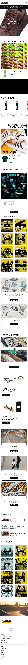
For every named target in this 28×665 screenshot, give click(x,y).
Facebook (3, 656)
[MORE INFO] (14, 442)
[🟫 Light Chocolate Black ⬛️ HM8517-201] (5, 520)
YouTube (3, 652)
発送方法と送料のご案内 (6, 638)
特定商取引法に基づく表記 (6, 636)
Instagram (3, 654)
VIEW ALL (14, 211)
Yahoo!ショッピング (5, 648)
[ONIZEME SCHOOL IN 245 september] (5, 527)
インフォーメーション (5, 626)
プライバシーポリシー (5, 640)
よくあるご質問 (4, 642)
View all (23, 514)
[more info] (14, 291)
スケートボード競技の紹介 (6, 630)
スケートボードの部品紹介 (6, 628)
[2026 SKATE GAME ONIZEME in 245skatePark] (5, 533)
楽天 (2, 646)
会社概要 (3, 634)
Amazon (2, 650)
